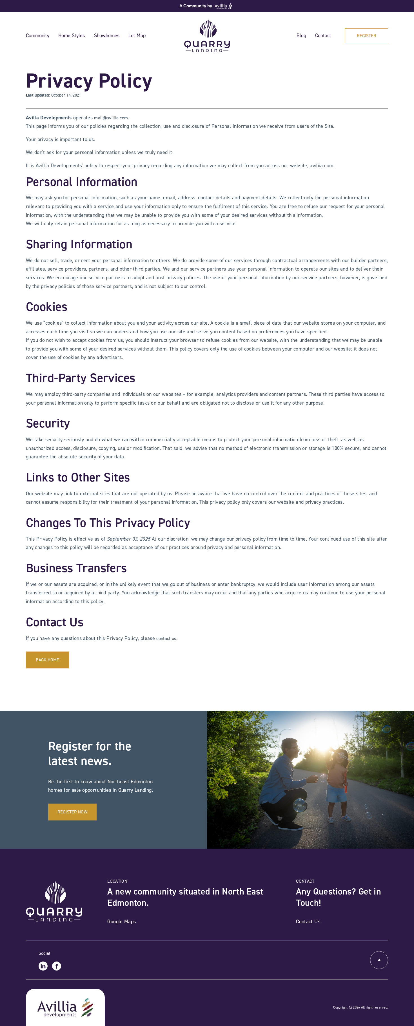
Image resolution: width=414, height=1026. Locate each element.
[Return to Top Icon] (379, 960)
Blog (301, 35)
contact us (166, 638)
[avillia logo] (65, 1007)
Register (366, 36)
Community (37, 35)
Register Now (72, 812)
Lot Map (137, 35)
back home (47, 660)
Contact (323, 35)
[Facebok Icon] (56, 966)
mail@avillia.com (111, 118)
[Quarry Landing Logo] (54, 901)
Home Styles (71, 35)
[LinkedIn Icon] (43, 966)
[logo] (207, 36)
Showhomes (106, 35)
